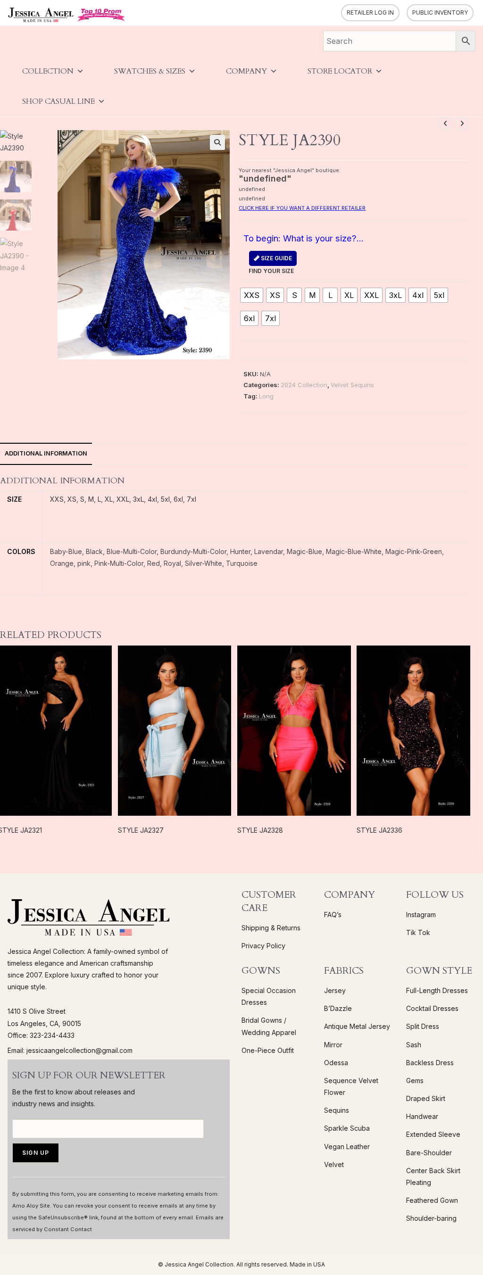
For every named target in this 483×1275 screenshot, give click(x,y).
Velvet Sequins (352, 385)
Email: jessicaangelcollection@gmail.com (70, 1050)
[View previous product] (445, 123)
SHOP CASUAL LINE (58, 101)
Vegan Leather (347, 1147)
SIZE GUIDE (275, 258)
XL (109, 499)
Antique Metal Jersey (357, 1026)
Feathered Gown (432, 1200)
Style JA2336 (379, 830)
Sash (413, 1045)
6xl (178, 499)
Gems (415, 1080)
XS (71, 499)
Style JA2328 (260, 830)
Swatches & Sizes (149, 71)
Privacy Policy (263, 946)
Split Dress (422, 1026)
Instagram (421, 915)
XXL (123, 499)
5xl (165, 499)
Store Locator (340, 71)
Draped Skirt (425, 1098)
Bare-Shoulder (429, 1153)
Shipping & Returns (271, 928)
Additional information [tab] (46, 453)
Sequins (336, 1110)
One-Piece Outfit (268, 1050)
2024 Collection (304, 385)
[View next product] (461, 123)
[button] (217, 142)
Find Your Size (271, 264)
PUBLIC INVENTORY (440, 12)
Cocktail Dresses (432, 1008)
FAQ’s (332, 915)
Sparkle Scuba (347, 1128)
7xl (191, 499)
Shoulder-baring (431, 1218)
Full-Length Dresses (437, 990)
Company (246, 71)
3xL (138, 499)
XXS (57, 499)
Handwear (422, 1116)
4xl (152, 499)
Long (266, 396)
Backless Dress (430, 1063)
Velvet (334, 1164)
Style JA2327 (141, 830)
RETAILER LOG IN (370, 12)
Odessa (336, 1063)
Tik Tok (418, 932)
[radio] (252, 295)
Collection (48, 71)
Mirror (333, 1045)
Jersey (335, 990)
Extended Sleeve (433, 1134)
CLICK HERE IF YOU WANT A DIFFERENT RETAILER (302, 208)
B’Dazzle (338, 1008)
